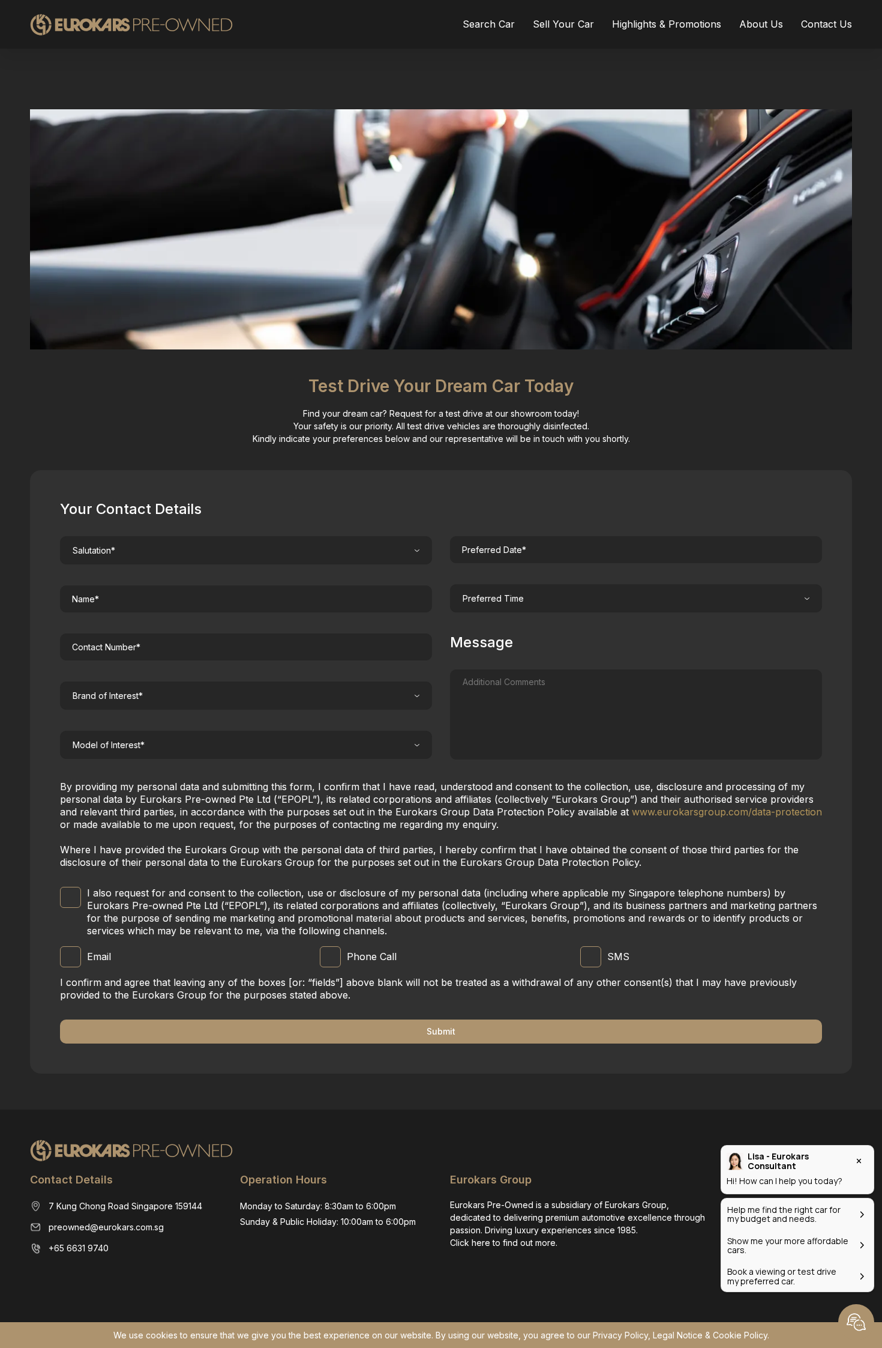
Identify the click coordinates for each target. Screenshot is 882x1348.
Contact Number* (106, 647)
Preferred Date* (494, 550)
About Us (761, 24)
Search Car (489, 24)
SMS (618, 957)
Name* (85, 599)
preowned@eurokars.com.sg (106, 1227)
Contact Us (826, 24)
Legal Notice (678, 1335)
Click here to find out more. (503, 1243)
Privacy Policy (620, 1335)
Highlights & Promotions (666, 24)
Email (99, 957)
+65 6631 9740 (79, 1248)
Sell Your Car (563, 24)
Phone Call (372, 957)
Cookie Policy (740, 1335)
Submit (441, 1031)
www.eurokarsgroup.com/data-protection (727, 812)
